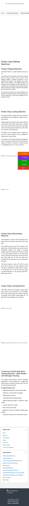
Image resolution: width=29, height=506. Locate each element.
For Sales (24, 153)
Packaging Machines (8, 468)
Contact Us (5, 442)
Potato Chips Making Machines (10, 470)
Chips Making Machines (12, 13)
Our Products (6, 437)
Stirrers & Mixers (7, 477)
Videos (4, 440)
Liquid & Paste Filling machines (10, 463)
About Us (5, 435)
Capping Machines (7, 458)
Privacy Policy (6, 445)
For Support (25, 157)
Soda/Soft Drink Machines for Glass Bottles (13, 472)
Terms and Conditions (8, 447)
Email (23, 168)
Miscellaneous (6, 465)
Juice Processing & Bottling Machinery (12, 460)
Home (2, 13)
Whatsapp (24, 160)
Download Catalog (9, 104)
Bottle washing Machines (9, 455)
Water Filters (6, 480)
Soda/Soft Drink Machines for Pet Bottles (13, 475)
